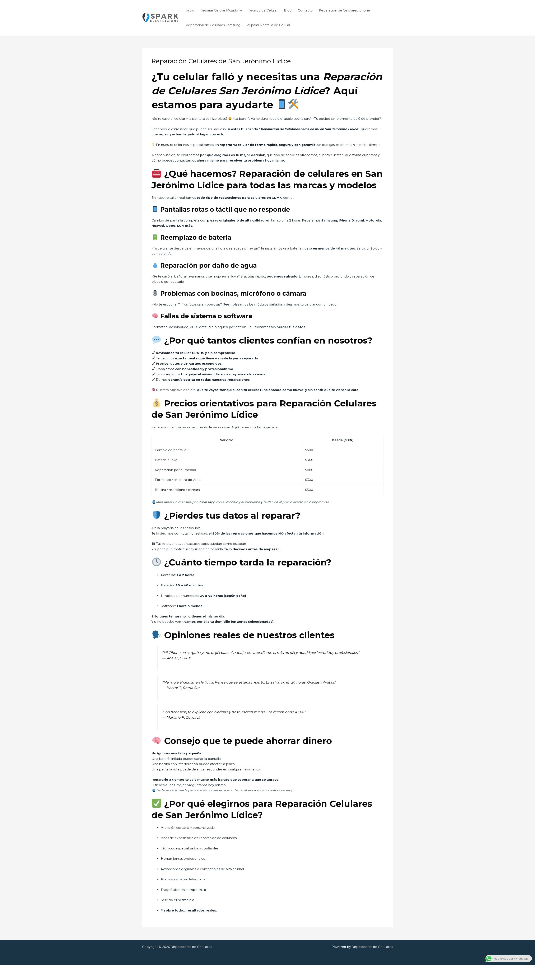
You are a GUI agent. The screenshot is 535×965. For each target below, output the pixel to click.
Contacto (305, 10)
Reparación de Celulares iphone (344, 10)
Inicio (190, 10)
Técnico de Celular (263, 10)
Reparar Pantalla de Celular (268, 25)
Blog (288, 10)
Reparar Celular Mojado (219, 10)
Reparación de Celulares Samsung (213, 25)
